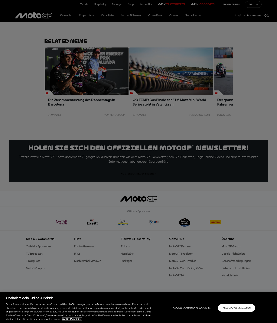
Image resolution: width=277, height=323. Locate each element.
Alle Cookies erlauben (237, 308)
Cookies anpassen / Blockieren (192, 308)
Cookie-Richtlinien (71, 319)
